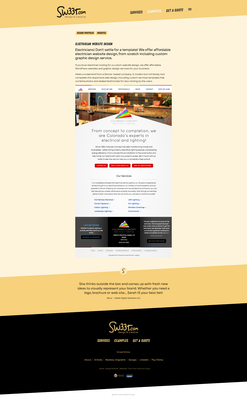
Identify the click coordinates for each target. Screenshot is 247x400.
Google (132, 359)
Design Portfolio (85, 32)
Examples (154, 11)
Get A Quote (174, 10)
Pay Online (157, 359)
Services (136, 12)
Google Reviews (123, 352)
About (87, 359)
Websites (101, 32)
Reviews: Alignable (115, 359)
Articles (98, 359)
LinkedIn (144, 359)
